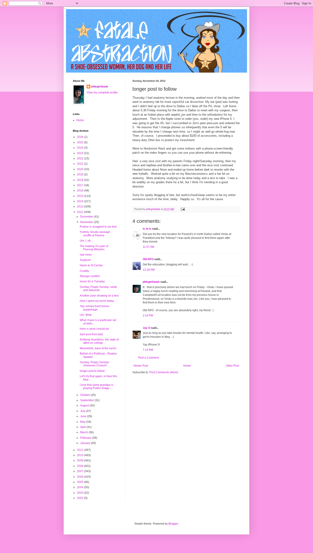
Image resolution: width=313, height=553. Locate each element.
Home (187, 365)
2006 (80, 476)
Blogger (173, 523)
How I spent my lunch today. (97, 300)
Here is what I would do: (95, 328)
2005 (80, 482)
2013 (80, 206)
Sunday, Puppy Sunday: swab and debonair (98, 288)
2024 (80, 147)
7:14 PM (148, 349)
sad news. (86, 254)
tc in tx (147, 228)
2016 (80, 190)
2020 (80, 169)
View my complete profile (102, 92)
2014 (80, 201)
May (83, 421)
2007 (80, 471)
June (83, 416)
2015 (80, 196)
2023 (80, 153)
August (85, 405)
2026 (80, 137)
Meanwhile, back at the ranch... (99, 348)
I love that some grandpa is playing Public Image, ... (96, 386)
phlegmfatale (151, 281)
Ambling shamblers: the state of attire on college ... (99, 341)
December (87, 216)
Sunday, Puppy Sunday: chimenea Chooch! (95, 364)
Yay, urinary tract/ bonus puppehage (94, 308)
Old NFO (148, 259)
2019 (80, 174)
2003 (80, 492)
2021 (80, 163)
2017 (80, 185)
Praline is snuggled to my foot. (98, 226)
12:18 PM (149, 269)
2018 (80, 180)
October (85, 395)
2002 (80, 498)
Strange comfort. (90, 276)
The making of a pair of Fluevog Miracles (94, 248)
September (87, 400)
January (85, 443)
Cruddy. (84, 270)
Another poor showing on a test (99, 295)
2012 (80, 212)
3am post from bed (91, 334)
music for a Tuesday (92, 281)
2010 (80, 455)
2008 (80, 466)
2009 (80, 460)
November (87, 222)
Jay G (146, 328)
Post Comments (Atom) (163, 372)
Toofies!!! (85, 260)
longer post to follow (92, 371)
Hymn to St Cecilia (91, 265)
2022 (80, 158)
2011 (80, 450)
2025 (80, 142)
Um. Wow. (86, 314)
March (84, 432)
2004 (80, 487)
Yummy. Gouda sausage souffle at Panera (95, 233)
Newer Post (141, 365)
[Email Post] (183, 209)
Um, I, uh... (86, 240)
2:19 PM (148, 315)
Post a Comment (148, 357)
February (86, 437)
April (83, 427)
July (83, 411)
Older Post (232, 365)
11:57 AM (148, 246)
